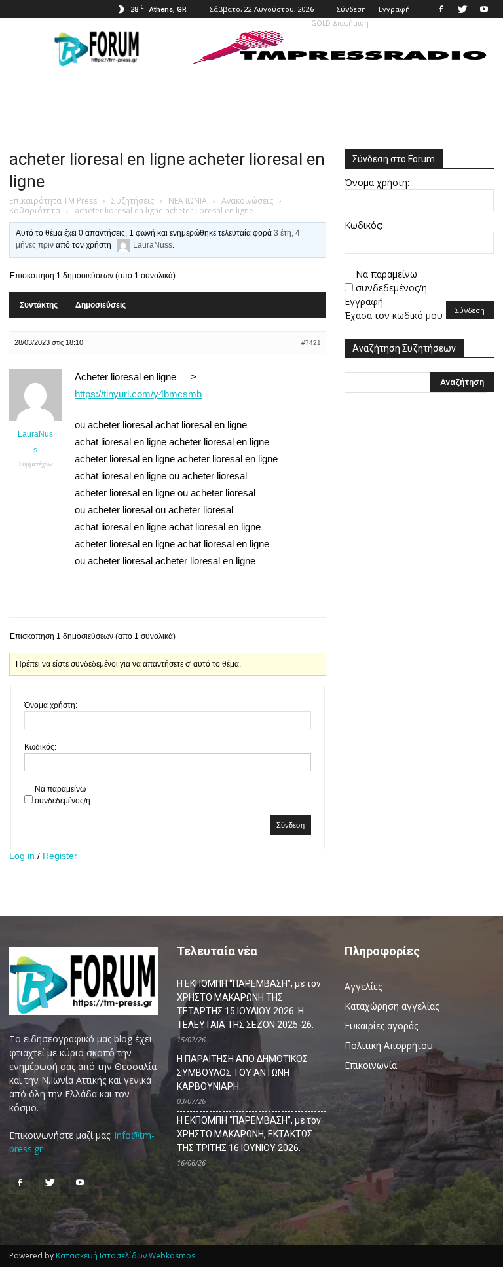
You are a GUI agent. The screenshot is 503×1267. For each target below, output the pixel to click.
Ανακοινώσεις (247, 200)
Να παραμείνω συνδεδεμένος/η (62, 794)
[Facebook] (441, 9)
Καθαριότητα (34, 210)
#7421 (311, 342)
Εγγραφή (394, 9)
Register (60, 856)
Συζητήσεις (132, 200)
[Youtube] (484, 9)
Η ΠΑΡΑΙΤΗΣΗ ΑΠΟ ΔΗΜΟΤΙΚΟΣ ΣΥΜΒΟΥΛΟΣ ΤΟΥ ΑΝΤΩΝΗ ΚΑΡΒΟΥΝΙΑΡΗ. (242, 1073)
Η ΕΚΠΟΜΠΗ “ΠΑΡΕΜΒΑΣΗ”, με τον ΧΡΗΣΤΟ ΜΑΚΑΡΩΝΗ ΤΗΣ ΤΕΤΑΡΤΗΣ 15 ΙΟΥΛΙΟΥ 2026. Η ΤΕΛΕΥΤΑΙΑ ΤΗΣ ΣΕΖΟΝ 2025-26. (249, 1004)
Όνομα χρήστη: (50, 705)
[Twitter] (462, 9)
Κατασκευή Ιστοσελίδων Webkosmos (125, 1255)
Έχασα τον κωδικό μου (394, 315)
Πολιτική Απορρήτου (389, 1045)
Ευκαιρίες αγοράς (381, 1025)
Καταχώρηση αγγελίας (392, 1006)
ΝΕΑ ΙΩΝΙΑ (187, 200)
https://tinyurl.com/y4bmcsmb (138, 393)
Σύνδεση (351, 9)
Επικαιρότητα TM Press (53, 200)
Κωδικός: (40, 747)
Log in (22, 856)
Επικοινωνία (371, 1065)
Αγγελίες (363, 986)
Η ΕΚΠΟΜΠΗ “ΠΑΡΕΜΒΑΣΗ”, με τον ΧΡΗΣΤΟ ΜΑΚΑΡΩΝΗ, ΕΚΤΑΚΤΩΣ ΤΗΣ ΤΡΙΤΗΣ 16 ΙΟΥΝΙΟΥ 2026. (249, 1134)
